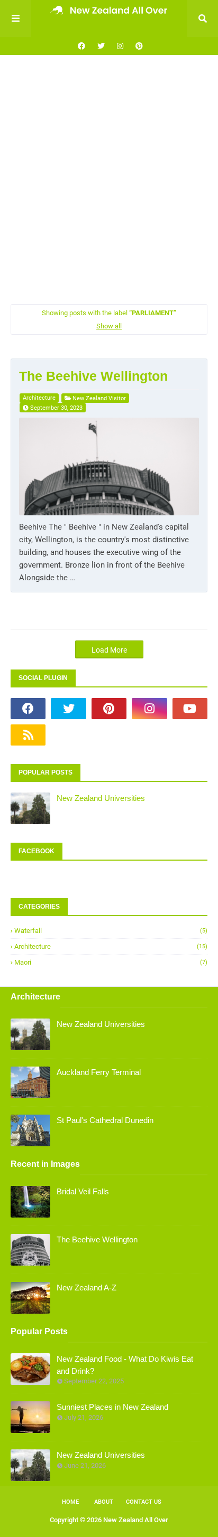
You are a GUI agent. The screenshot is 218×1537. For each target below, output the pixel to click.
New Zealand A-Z (86, 1287)
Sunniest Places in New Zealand (112, 1406)
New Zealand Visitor (99, 398)
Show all (109, 326)
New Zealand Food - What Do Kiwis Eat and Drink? (125, 1364)
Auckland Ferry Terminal (99, 1072)
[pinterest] (138, 46)
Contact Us (143, 1501)
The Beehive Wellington (93, 376)
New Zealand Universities (101, 798)
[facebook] (81, 46)
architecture (39, 397)
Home (70, 1501)
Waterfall (110, 931)
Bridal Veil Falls (83, 1191)
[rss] (28, 735)
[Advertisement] (109, 179)
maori (110, 962)
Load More (109, 650)
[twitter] (101, 46)
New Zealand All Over (135, 1520)
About (103, 1501)
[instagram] (120, 46)
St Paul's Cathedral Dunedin (105, 1120)
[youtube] (189, 708)
